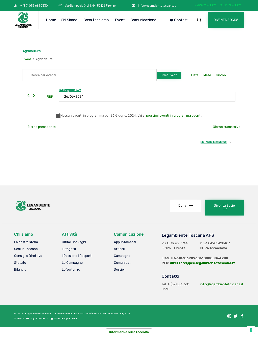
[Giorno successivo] (34, 95)
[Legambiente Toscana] (23, 20)
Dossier (119, 269)
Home (51, 20)
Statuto (20, 263)
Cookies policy (230, 5)
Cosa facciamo (96, 20)
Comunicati (122, 263)
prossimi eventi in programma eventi (173, 115)
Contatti (181, 20)
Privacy (30, 318)
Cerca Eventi (169, 75)
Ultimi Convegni (74, 242)
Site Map (19, 318)
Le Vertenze (71, 269)
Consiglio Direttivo (28, 256)
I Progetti (69, 249)
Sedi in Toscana (26, 249)
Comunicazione (143, 20)
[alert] (129, 115)
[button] (226, 20)
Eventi (120, 20)
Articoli (119, 249)
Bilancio (20, 269)
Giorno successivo (226, 127)
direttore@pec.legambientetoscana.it (202, 263)
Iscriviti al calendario (214, 142)
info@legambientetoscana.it (221, 284)
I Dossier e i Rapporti (77, 256)
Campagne (122, 256)
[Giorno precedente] (28, 95)
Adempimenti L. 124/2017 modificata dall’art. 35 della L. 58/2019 (92, 313)
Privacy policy (205, 5)
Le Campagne (72, 263)
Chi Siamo (69, 20)
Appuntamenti (125, 242)
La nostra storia (26, 242)
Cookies (40, 318)
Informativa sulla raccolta (129, 332)
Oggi (49, 96)
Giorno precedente (41, 127)
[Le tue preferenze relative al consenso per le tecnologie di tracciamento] (251, 330)
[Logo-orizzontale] (32, 210)
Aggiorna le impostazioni (64, 318)
